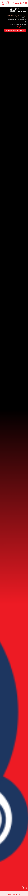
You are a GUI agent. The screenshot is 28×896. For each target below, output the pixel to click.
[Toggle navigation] (26, 3)
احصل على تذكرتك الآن (21, 26)
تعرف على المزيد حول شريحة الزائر (15, 30)
